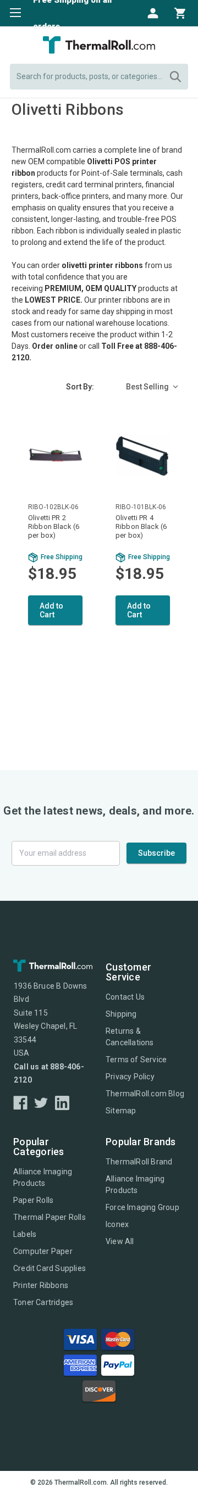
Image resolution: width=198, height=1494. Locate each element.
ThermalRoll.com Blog (145, 1093)
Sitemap (121, 1110)
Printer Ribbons (40, 1285)
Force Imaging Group (142, 1207)
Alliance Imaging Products (42, 1177)
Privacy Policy (130, 1076)
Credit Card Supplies (49, 1268)
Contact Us (125, 997)
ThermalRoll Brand (139, 1161)
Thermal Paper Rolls (49, 1217)
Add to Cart (51, 610)
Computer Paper (43, 1251)
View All (120, 1241)
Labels (24, 1234)
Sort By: (80, 386)
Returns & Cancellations (130, 1037)
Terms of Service (136, 1059)
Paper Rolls (33, 1200)
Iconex (117, 1224)
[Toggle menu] (12, 12)
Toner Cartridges (43, 1302)
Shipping (121, 1014)
